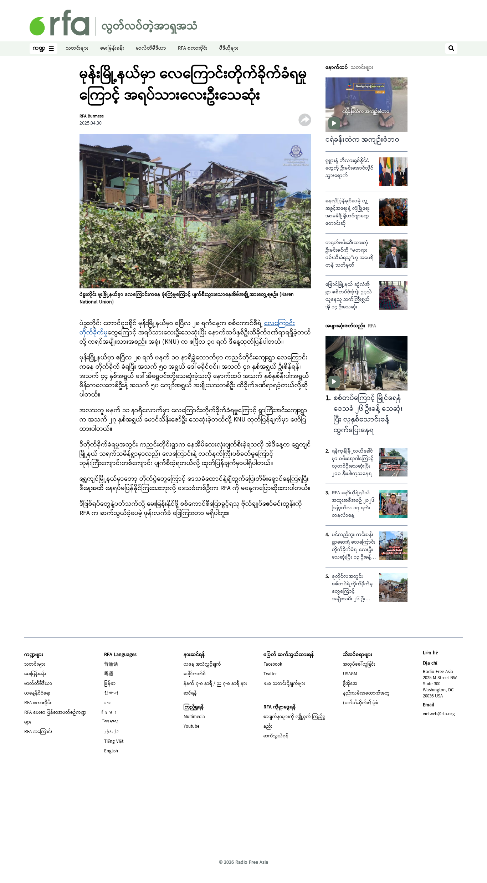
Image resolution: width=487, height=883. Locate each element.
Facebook (272, 664)
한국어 (111, 693)
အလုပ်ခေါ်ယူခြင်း (359, 664)
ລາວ (108, 703)
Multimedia (194, 717)
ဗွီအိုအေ (350, 684)
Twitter (270, 674)
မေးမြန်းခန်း (112, 48)
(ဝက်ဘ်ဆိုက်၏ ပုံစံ (360, 703)
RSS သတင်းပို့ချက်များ (284, 684)
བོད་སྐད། (111, 722)
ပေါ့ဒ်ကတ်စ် (195, 674)
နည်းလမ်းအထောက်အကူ (366, 693)
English (111, 751)
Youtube (191, 727)
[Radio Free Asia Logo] (113, 22)
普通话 (111, 664)
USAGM (350, 674)
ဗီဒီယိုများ (229, 48)
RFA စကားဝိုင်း (192, 48)
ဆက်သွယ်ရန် (275, 736)
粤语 (108, 674)
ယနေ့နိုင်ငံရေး (37, 693)
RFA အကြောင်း (38, 732)
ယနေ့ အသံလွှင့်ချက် (202, 664)
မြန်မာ (110, 684)
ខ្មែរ (111, 713)
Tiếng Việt (113, 742)
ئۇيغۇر (111, 732)
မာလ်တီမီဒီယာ (151, 48)
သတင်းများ (77, 48)
